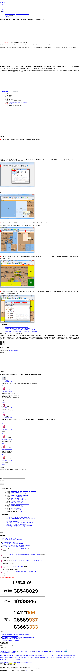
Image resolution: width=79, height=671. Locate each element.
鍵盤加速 (18, 505)
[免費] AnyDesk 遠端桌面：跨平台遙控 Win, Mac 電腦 (13, 546)
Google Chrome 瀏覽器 (29, 655)
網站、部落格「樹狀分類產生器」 (13, 521)
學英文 (32, 657)
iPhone (48, 655)
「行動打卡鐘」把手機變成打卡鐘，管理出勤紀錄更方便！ (18, 517)
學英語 (35, 657)
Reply (3, 385)
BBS (14, 655)
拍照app (44, 657)
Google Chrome (22, 655)
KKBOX (18, 501)
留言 (1, 478)
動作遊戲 (5, 657)
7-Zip (3, 6)
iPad (44, 655)
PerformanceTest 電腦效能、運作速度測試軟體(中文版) (13, 543)
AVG (21, 492)
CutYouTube (19, 502)
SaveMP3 (22, 511)
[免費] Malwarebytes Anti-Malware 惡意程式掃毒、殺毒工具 (18, 520)
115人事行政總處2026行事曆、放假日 (10, 636)
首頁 (3, 11)
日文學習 (51, 657)
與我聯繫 (27, 670)
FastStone (17, 498)
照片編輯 (63, 657)
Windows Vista (66, 655)
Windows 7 (62, 655)
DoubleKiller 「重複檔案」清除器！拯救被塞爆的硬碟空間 (16, 327)
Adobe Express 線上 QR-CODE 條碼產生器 (17, 548)
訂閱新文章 (18, 662)
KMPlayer (4, 5)
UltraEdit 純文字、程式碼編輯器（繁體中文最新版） (12, 541)
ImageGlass (25, 496)
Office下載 (29, 495)
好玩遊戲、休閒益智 (22, 657)
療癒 (73, 657)
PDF (57, 655)
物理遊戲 (68, 657)
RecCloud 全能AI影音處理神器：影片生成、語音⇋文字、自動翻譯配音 (27, 560)
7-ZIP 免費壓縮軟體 (24, 494)
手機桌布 (41, 657)
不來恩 (7, 16)
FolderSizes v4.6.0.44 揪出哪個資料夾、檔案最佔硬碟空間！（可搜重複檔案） (20, 329)
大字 (3, 9)
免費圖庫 (1, 657)
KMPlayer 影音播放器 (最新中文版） (16, 566)
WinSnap (22, 498)
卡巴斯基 (17, 492)
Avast (24, 492)
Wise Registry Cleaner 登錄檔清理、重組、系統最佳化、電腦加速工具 (16, 545)
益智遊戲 (3, 660)
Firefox (20, 509)
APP (12, 655)
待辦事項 (37, 657)
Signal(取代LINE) (33, 491)
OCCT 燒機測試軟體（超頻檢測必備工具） (11, 542)
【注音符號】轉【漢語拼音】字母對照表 (10, 640)
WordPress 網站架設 (72, 655)
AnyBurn (19, 508)
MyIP (3, 7)
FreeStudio (13, 502)
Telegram (20, 491)
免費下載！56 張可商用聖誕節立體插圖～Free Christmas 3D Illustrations (20, 518)
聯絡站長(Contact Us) (8, 662)
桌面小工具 (57, 657)
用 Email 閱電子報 (24, 662)
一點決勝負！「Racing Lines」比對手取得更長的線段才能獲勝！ (19, 525)
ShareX (12, 498)
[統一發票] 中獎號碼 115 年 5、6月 (9, 538)
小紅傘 (12, 492)
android (2, 655)
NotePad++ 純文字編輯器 (16, 495)
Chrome (13, 509)
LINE (51, 655)
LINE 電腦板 (14, 491)
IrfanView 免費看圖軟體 (16, 496)
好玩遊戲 (13, 657)
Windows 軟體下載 (11, 14)
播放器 (48, 657)
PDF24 (24, 495)
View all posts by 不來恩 (13, 350)
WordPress (30, 662)
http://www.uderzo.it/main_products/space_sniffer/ (18, 102)
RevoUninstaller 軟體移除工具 (22, 504)
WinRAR (13, 494)
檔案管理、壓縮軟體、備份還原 (22, 14)
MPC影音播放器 (24, 499)
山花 (7, 380)
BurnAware (13, 508)
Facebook (17, 655)
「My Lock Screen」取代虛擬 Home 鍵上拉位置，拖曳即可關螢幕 (19, 522)
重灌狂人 (3, 2)
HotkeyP (13, 505)
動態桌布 (8, 657)
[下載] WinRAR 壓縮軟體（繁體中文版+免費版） (12, 539)
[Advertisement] (34, 30)
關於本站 (1, 662)
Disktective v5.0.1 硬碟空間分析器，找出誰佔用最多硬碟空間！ (17, 328)
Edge (17, 509)
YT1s (18, 511)
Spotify (22, 501)
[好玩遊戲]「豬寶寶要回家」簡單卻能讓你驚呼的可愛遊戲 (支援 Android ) (25, 554)
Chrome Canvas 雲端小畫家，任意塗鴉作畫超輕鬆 (16, 524)
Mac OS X (53, 655)
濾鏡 (60, 657)
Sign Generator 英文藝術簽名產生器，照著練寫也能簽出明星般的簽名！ (23, 571)
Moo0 (12, 507)
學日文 (29, 657)
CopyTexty (23, 505)
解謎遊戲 (17, 660)
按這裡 (10, 103)
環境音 (71, 657)
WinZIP (17, 494)
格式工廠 (21, 507)
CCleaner (13, 504)
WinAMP (13, 501)
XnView (30, 496)
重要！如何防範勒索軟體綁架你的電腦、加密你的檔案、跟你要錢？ (16, 634)
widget (59, 655)
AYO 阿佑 (8, 389)
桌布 (53, 657)
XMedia (16, 507)
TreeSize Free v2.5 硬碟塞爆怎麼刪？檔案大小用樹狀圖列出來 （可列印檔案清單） (21, 331)
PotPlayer (4, 4)
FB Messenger (25, 491)
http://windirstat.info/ (6, 421)
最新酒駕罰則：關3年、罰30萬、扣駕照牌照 (11, 638)
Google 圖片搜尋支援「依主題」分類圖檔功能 (15, 526)
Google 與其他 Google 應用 (38, 655)
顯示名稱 (2, 480)
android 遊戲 (8, 655)
